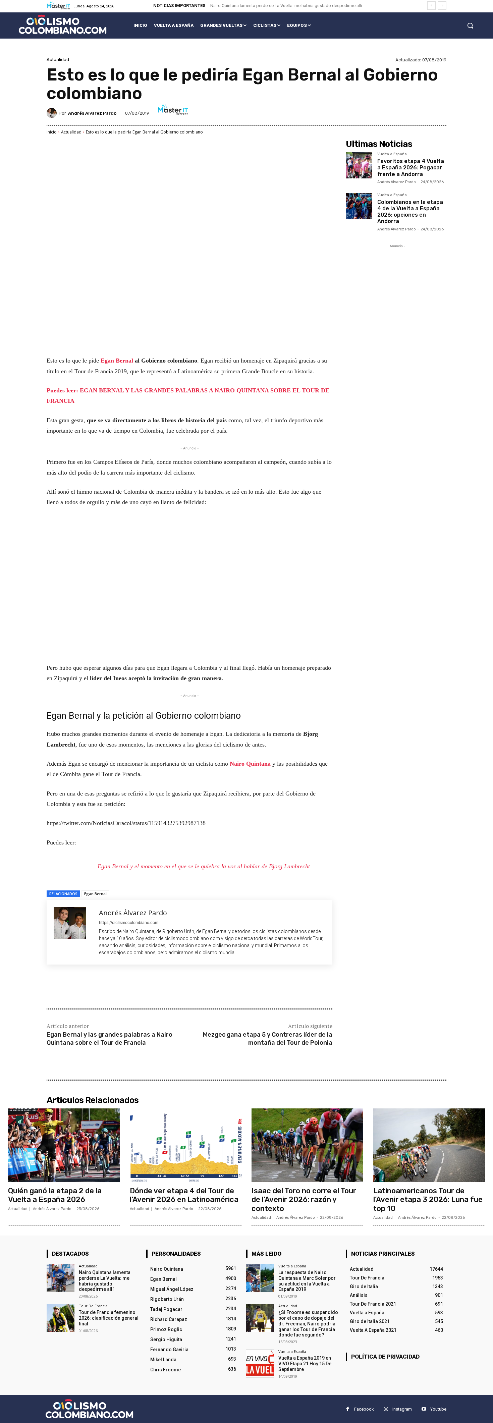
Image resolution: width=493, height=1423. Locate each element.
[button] (470, 25)
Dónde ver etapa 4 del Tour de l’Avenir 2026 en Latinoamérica (184, 1195)
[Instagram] (386, 1409)
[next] (442, 5)
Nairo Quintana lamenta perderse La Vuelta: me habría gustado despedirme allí (286, 5)
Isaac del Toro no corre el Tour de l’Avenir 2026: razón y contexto (304, 1199)
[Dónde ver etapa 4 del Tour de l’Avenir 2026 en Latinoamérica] (185, 1145)
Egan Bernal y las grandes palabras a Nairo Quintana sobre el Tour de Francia (109, 1038)
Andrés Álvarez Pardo (92, 113)
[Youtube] (424, 1409)
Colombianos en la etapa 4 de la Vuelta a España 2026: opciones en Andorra (410, 212)
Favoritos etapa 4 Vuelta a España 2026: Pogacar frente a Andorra (410, 167)
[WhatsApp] (141, 987)
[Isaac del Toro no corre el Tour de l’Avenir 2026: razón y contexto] (307, 1145)
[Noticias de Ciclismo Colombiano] (62, 24)
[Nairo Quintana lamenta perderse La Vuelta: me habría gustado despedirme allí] (60, 1278)
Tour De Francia (93, 1306)
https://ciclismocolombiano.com (128, 922)
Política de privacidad (385, 1356)
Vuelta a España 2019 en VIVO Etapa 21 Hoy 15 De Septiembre (304, 1363)
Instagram (402, 1409)
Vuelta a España (392, 154)
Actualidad (58, 59)
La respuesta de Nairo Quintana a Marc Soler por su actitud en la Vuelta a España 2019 (307, 1281)
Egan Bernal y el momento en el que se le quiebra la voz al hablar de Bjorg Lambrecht (204, 866)
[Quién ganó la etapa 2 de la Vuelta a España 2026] (64, 1145)
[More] (157, 987)
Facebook (364, 1409)
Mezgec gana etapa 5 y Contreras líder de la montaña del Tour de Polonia (267, 1038)
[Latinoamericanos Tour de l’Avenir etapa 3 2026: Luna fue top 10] (429, 1145)
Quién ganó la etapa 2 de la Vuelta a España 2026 (55, 1195)
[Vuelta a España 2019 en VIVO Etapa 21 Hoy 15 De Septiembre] (260, 1363)
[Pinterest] (125, 987)
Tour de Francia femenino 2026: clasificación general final (109, 1318)
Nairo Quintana (251, 763)
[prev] (431, 5)
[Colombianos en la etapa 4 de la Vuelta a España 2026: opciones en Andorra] (359, 206)
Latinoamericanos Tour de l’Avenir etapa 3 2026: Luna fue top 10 (428, 1199)
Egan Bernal (118, 360)
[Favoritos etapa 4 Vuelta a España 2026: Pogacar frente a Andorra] (359, 165)
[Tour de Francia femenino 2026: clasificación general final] (60, 1318)
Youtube (438, 1409)
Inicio (52, 132)
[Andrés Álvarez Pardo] (53, 113)
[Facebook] (95, 987)
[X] (110, 987)
